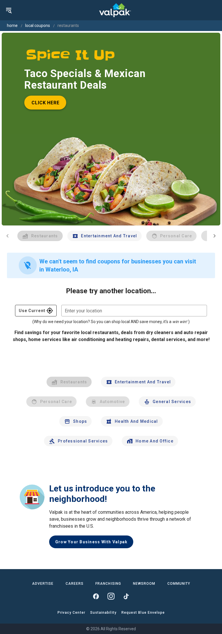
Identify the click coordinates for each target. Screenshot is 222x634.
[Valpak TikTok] (126, 596)
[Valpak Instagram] (111, 596)
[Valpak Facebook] (96, 596)
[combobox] (134, 310)
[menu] (9, 10)
